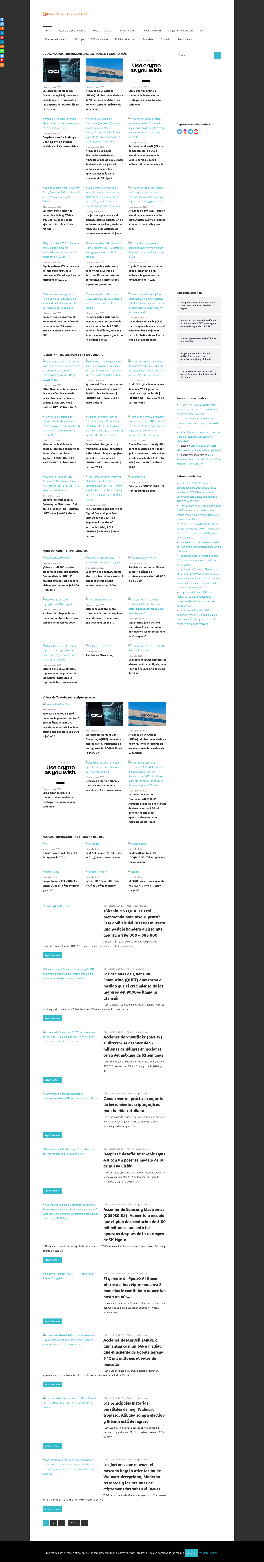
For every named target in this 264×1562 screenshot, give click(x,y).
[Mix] (2, 46)
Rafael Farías (187, 432)
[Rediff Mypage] (2, 60)
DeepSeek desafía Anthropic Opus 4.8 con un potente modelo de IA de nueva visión (60, 141)
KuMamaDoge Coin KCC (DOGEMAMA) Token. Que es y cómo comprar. (146, 857)
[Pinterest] (2, 37)
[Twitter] (2, 24)
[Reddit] (2, 28)
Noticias (143, 905)
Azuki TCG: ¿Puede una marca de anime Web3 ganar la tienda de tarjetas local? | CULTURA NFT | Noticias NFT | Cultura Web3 (146, 393)
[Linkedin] (2, 33)
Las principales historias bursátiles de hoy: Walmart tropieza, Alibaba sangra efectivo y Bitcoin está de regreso (59, 220)
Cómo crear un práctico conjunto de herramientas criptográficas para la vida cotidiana (133, 1104)
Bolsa (203, 31)
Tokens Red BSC (127, 31)
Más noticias (132, 905)
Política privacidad (125, 39)
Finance (184, 405)
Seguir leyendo (51, 955)
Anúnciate (148, 39)
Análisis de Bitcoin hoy (99, 655)
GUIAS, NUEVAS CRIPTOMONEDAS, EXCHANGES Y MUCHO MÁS (85, 54)
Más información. (208, 1553)
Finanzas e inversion (56, 39)
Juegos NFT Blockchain (180, 31)
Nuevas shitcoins (102, 31)
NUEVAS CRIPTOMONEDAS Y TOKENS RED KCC (73, 837)
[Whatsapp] (2, 51)
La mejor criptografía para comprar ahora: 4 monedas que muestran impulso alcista (197, 409)
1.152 (74, 1523)
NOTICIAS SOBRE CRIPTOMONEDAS (66, 551)
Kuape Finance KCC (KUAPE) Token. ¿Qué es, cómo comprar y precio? (61, 885)
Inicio (47, 31)
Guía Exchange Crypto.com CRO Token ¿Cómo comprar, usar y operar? (199, 459)
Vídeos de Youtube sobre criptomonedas (69, 697)
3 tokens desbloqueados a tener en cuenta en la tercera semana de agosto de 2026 (60, 618)
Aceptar (191, 1553)
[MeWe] (2, 42)
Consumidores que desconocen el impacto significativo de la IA (198, 423)
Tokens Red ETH (152, 31)
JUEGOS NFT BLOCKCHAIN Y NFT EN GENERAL (73, 354)
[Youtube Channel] (196, 131)
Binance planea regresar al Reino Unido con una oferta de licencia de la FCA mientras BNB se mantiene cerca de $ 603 (61, 326)
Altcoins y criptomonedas (71, 31)
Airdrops (79, 39)
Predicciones (185, 39)
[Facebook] (2, 19)
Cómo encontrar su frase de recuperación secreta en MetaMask (198, 436)
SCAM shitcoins (99, 39)
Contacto (165, 39)
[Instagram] (185, 131)
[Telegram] (2, 56)
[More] (2, 65)
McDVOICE (186, 418)
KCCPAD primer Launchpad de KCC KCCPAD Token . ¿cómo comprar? (146, 885)
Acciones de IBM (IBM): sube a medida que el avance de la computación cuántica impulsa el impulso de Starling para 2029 (146, 220)
